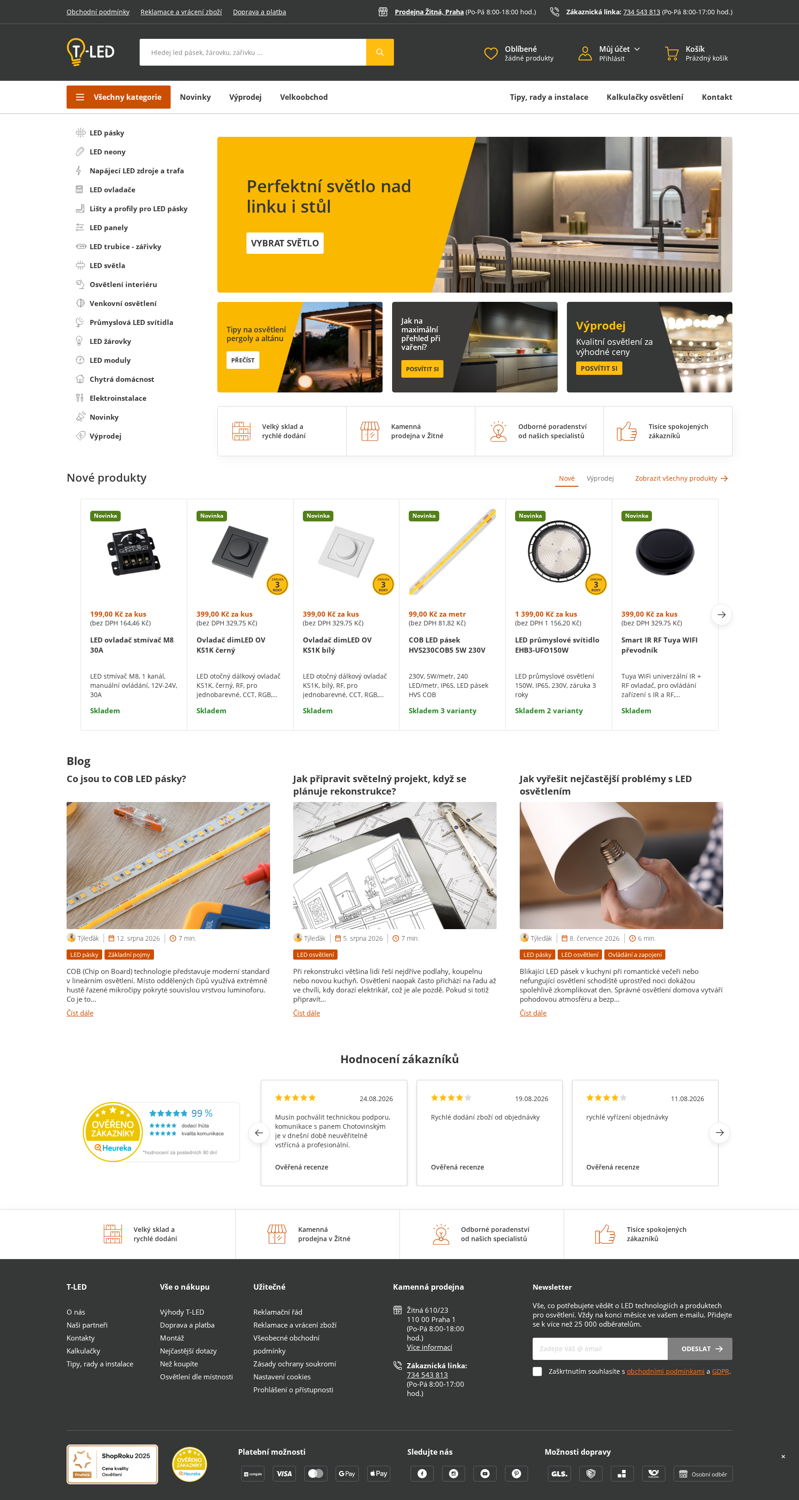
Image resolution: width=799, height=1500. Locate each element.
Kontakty (81, 1337)
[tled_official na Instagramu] (454, 1478)
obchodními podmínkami (666, 1371)
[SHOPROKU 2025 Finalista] (119, 1465)
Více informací (429, 1347)
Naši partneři (87, 1324)
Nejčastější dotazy (188, 1350)
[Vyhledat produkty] (380, 52)
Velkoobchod (304, 97)
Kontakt (717, 97)
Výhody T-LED (182, 1311)
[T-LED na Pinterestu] (516, 1478)
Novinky (195, 97)
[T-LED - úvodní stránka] (91, 52)
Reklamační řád (277, 1311)
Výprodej (245, 97)
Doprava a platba (259, 11)
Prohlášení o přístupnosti (293, 1389)
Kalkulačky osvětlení (645, 97)
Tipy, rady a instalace (549, 97)
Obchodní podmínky (98, 11)
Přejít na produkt (133, 687)
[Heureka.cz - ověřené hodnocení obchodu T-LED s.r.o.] (161, 1159)
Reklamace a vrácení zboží (181, 11)
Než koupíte (179, 1363)
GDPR (720, 1371)
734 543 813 (641, 11)
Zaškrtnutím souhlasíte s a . (640, 1371)
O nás (76, 1311)
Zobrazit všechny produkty (676, 478)
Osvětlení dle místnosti (196, 1376)
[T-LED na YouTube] (486, 1478)
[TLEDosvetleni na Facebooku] (423, 1478)
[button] (588, 54)
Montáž (172, 1337)
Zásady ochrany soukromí (294, 1363)
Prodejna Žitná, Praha (429, 11)
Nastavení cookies (282, 1376)
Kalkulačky (83, 1350)
